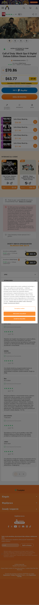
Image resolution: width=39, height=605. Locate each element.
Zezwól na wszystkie (19, 318)
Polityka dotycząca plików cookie (17, 301)
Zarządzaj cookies (19, 308)
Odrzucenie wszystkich (19, 313)
